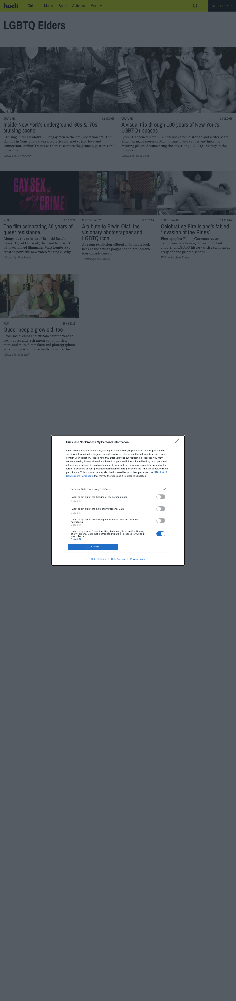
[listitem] (118, 489)
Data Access (118, 559)
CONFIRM (93, 546)
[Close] (177, 442)
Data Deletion (98, 559)
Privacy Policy (137, 559)
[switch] (160, 496)
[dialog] (118, 501)
